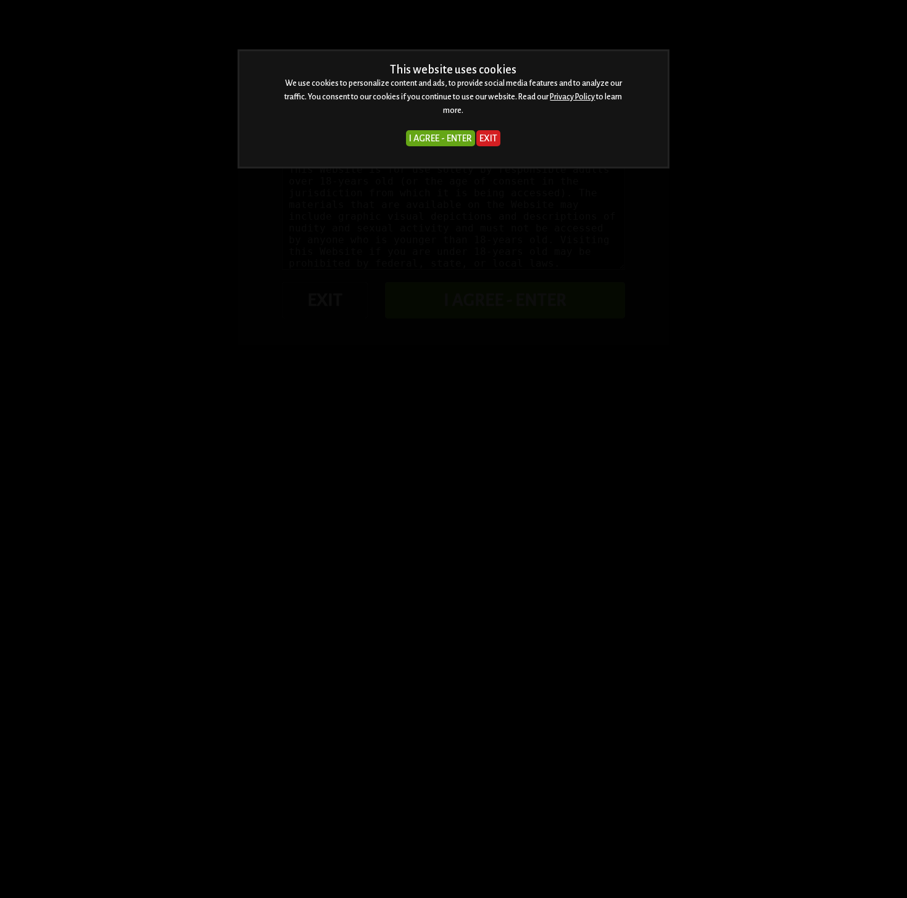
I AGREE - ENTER (440, 138)
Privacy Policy (572, 97)
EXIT (488, 138)
